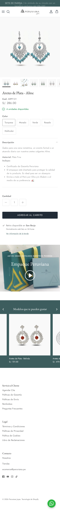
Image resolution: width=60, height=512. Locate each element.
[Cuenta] (50, 11)
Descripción (8, 142)
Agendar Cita (8, 390)
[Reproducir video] (30, 275)
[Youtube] (8, 476)
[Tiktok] (16, 476)
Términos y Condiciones (13, 426)
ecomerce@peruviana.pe (14, 469)
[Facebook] (3, 476)
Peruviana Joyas (15, 499)
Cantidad (6, 196)
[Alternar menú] (3, 11)
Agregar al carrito (30, 215)
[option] (30, 47)
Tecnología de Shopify (30, 499)
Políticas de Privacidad (12, 431)
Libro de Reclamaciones (13, 440)
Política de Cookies (11, 435)
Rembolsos (7, 404)
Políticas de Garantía (12, 394)
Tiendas (5, 463)
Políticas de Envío (10, 399)
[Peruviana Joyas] (30, 11)
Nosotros (6, 458)
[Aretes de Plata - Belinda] (29, 334)
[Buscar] (9, 11)
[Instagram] (12, 476)
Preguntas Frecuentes (12, 408)
